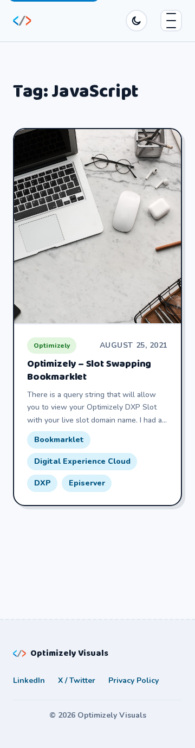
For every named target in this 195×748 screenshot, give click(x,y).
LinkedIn (29, 680)
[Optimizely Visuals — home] (22, 21)
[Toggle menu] (171, 20)
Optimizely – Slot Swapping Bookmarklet (89, 370)
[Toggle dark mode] (136, 20)
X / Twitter (76, 680)
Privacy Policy (133, 680)
